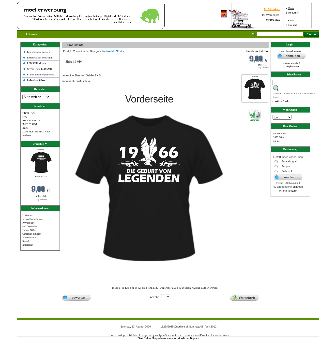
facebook (26, 135)
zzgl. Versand (41, 200)
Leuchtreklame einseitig (39, 52)
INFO (25, 128)
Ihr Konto (293, 12)
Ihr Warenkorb (272, 9)
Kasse (291, 20)
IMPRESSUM (29, 124)
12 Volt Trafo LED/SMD (39, 69)
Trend (280, 183)
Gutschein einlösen (31, 233)
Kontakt (292, 25)
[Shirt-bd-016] (255, 100)
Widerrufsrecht (29, 237)
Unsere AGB (28, 230)
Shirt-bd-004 (41, 176)
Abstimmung (291, 183)
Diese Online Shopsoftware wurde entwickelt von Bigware (168, 338)
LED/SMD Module (36, 63)
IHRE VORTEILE (31, 120)
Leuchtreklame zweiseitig (40, 57)
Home (291, 8)
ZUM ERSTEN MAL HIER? (36, 131)
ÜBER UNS (28, 113)
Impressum (27, 244)
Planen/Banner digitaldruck (40, 74)
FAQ (24, 116)
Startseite (32, 34)
